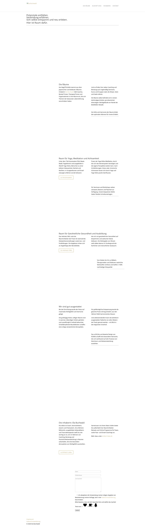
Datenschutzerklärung (108, 497)
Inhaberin (107, 6)
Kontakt (116, 6)
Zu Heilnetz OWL (66, 250)
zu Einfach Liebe (66, 452)
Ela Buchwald (69, 92)
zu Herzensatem (66, 177)
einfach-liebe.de (107, 436)
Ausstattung (96, 6)
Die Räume (86, 6)
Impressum (30, 519)
